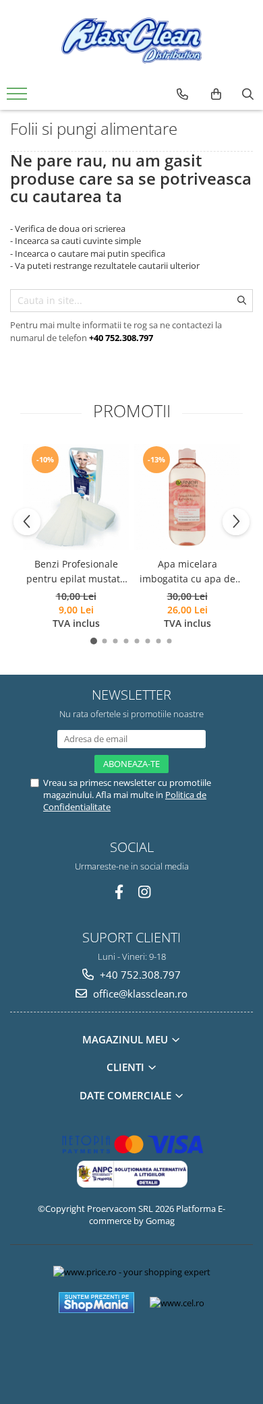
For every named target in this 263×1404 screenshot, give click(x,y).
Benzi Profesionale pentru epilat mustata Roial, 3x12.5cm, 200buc (75, 572)
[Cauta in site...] (248, 94)
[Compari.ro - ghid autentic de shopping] (131, 1351)
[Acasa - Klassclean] (131, 40)
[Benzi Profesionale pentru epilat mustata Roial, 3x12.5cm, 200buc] (76, 497)
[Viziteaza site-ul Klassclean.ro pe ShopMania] (96, 1302)
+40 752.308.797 (139, 974)
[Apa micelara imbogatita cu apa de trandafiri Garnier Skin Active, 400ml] (187, 497)
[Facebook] (119, 892)
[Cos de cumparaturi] (216, 94)
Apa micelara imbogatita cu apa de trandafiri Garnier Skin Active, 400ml (187, 572)
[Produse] (18, 98)
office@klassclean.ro (138, 993)
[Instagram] (144, 892)
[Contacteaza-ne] (182, 94)
